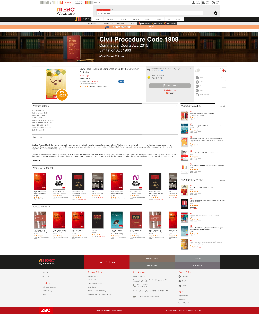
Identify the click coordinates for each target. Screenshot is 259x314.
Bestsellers (106, 23)
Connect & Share (185, 272)
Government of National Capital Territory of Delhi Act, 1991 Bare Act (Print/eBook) (59, 231)
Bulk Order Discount (49, 287)
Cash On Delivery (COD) (95, 283)
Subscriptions (107, 262)
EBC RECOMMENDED (191, 180)
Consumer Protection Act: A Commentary (116, 231)
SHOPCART (217, 2)
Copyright (175, 310)
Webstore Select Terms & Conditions (99, 294)
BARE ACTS (136, 19)
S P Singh (85, 76)
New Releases (120, 23)
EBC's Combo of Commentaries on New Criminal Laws (204, 215)
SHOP (87, 19)
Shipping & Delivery (96, 272)
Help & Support (139, 272)
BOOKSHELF (207, 2)
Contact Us (45, 276)
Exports (44, 294)
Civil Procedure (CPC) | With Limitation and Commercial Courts (207, 126)
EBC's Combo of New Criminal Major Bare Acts (202, 187)
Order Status (92, 287)
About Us (45, 273)
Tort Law (94, 192)
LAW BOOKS (110, 19)
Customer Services (139, 276)
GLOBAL (178, 19)
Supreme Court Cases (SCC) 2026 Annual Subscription (204, 153)
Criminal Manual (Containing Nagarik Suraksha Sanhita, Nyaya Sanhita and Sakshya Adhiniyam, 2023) (206, 228)
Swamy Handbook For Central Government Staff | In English (206, 242)
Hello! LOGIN (198, 2)
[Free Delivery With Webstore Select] (170, 93)
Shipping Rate (92, 280)
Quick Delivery (47, 291)
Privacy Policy (182, 299)
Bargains (133, 23)
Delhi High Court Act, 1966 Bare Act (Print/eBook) (78, 231)
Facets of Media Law (58, 192)
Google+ (184, 281)
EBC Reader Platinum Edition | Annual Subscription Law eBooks (207, 165)
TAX (169, 19)
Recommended (92, 23)
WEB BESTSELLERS (190, 106)
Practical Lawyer (152, 259)
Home (43, 31)
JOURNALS (97, 19)
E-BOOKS (147, 19)
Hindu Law (94, 230)
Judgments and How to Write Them (136, 231)
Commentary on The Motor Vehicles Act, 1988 (79, 192)
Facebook (185, 276)
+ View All (222, 106)
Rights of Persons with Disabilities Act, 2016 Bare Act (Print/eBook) (40, 192)
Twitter (184, 285)
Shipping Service (93, 276)
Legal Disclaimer (183, 295)
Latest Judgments (152, 265)
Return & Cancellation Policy (97, 291)
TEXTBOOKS (123, 19)
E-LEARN (159, 19)
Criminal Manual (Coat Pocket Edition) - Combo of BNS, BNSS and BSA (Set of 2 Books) (207, 201)
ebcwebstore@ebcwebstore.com (149, 296)
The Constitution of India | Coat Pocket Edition (202, 113)
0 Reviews (92, 86)
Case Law (197, 259)
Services (46, 283)
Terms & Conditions (184, 303)
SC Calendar (197, 265)
